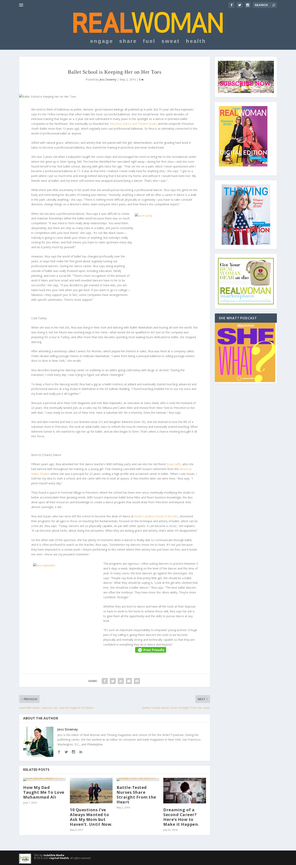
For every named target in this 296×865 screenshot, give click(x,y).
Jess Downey (107, 79)
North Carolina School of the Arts (156, 516)
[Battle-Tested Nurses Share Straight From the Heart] (138, 779)
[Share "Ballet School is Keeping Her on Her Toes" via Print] (137, 681)
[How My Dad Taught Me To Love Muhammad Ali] (44, 779)
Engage (101, 41)
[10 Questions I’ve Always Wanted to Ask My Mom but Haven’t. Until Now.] (91, 790)
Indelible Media (53, 855)
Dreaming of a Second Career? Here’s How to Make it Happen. (181, 817)
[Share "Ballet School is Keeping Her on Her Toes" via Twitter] (113, 681)
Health (196, 41)
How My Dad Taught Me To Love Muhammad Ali (43, 792)
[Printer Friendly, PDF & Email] (150, 650)
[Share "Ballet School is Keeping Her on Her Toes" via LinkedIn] (121, 681)
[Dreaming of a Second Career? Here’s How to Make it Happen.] (184, 790)
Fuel (149, 41)
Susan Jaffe (173, 464)
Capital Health (59, 858)
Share (128, 41)
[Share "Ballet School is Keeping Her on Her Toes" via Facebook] (105, 681)
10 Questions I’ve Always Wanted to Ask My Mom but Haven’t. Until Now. (91, 817)
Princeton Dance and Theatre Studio (133, 124)
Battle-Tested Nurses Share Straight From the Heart (136, 795)
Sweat (170, 41)
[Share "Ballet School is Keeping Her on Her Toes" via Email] (129, 681)
